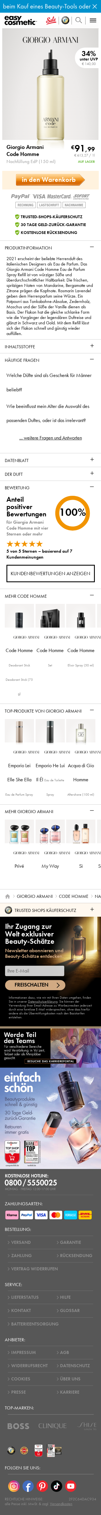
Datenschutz (75, 1366)
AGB (64, 1352)
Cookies (20, 1379)
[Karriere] (50, 1048)
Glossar (70, 1310)
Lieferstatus (25, 1297)
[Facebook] (28, 1486)
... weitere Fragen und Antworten (50, 438)
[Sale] (51, 20)
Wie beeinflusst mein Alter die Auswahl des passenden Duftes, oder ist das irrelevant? (47, 413)
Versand (21, 1242)
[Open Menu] (21, 21)
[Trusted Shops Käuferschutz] (11, 1450)
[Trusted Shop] (65, 20)
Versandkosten (61, 1503)
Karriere (69, 1392)
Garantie (70, 1242)
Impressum (23, 1352)
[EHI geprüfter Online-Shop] (24, 1450)
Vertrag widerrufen (34, 1269)
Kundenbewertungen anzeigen (50, 573)
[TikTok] (56, 1486)
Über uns (70, 1379)
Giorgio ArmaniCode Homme (25, 150)
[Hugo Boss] (18, 1426)
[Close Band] (94, 6)
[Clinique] (52, 1426)
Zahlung (21, 1256)
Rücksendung (76, 1256)
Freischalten (32, 984)
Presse (18, 1392)
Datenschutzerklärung (43, 1001)
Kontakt (21, 1310)
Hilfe (65, 1297)
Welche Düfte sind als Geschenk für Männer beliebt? (48, 382)
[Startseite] (7, 896)
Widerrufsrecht (29, 1366)
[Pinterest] (42, 1486)
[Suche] (79, 20)
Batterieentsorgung (35, 1324)
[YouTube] (71, 1486)
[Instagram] (14, 1486)
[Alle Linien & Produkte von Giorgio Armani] (50, 39)
